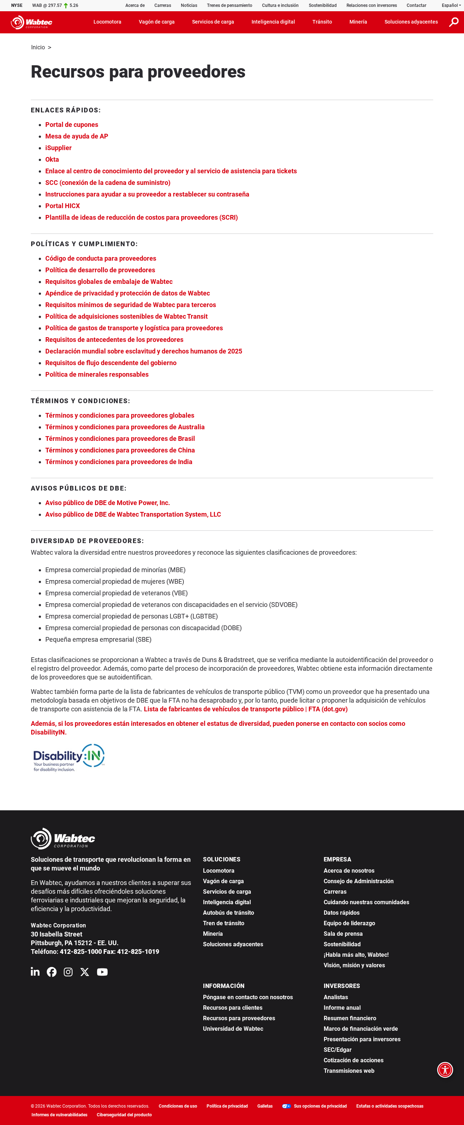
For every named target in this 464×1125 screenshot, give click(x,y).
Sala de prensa (343, 933)
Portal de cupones (71, 124)
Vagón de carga (223, 881)
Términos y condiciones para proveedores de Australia (125, 427)
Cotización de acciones (354, 1060)
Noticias (189, 5)
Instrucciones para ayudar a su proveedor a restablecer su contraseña (147, 194)
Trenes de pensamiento (229, 5)
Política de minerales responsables (97, 374)
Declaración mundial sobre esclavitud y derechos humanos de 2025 (143, 351)
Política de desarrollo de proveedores (100, 270)
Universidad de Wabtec (233, 1028)
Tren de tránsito (223, 923)
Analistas (336, 997)
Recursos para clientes (232, 1007)
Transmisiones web (349, 1070)
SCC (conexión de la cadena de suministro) (107, 182)
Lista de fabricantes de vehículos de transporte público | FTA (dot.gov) (246, 709)
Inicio (38, 47)
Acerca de (135, 5)
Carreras (162, 5)
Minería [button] (358, 22)
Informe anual (342, 1007)
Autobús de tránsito (228, 912)
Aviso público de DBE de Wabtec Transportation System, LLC (133, 514)
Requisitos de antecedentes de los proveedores (114, 339)
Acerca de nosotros (349, 870)
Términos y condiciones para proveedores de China (120, 450)
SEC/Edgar (338, 1049)
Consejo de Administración (359, 881)
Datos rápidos (342, 912)
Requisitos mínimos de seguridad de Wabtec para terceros (130, 305)
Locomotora (219, 870)
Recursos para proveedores (239, 1018)
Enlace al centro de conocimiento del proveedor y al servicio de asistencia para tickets (171, 171)
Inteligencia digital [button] (273, 22)
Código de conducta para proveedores (100, 258)
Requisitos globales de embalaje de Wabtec (109, 281)
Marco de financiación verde (361, 1028)
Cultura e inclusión (280, 5)
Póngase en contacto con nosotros (248, 997)
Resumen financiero (350, 1018)
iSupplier (58, 148)
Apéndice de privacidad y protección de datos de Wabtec (127, 293)
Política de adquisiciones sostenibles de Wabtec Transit (126, 316)
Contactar (416, 5)
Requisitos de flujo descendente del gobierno (111, 363)
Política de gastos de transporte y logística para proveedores (134, 328)
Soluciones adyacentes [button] (411, 22)
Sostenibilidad (323, 5)
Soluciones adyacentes (233, 944)
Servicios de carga (227, 891)
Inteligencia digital (227, 902)
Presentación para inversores (362, 1039)
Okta (52, 159)
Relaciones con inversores (372, 5)
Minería (213, 933)
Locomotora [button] (107, 22)
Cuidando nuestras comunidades (366, 902)
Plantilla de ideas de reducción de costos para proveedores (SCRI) (141, 217)
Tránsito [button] (322, 22)
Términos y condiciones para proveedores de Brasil (120, 438)
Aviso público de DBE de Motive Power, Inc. (107, 502)
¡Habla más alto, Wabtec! (356, 954)
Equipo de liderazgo (349, 923)
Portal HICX (62, 206)
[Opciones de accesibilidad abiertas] (445, 1070)
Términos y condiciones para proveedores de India (118, 462)
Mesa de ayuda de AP (76, 136)
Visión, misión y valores (354, 965)
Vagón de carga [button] (157, 22)
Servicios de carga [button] (213, 22)
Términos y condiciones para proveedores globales (119, 415)
